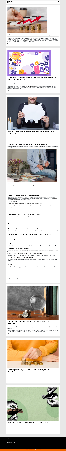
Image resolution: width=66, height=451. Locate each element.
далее (8, 43)
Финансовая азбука (10, 2)
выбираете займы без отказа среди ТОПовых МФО (21, 137)
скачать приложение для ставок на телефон (31, 86)
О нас (17, 443)
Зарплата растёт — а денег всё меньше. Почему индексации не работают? (29, 370)
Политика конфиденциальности (20, 446)
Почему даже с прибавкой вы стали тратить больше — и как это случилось (29, 322)
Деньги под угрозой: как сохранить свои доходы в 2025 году (28, 422)
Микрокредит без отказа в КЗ (28, 40)
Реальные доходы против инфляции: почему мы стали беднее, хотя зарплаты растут (30, 132)
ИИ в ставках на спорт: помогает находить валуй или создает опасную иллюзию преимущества (31, 78)
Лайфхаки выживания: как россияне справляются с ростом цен (29, 35)
